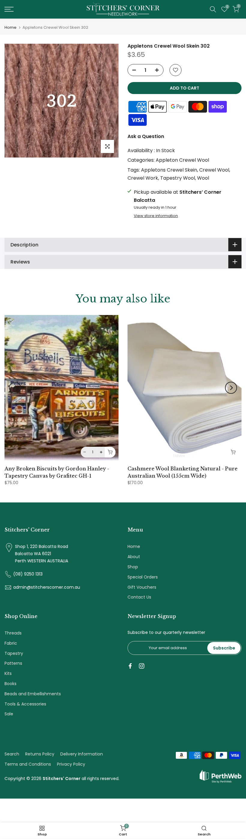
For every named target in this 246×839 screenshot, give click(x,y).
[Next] (231, 388)
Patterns (13, 663)
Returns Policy (39, 754)
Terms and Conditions (27, 764)
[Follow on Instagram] (141, 666)
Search (11, 754)
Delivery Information (81, 754)
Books (10, 684)
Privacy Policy (71, 764)
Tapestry (13, 653)
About (134, 557)
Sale (8, 714)
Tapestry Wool (177, 178)
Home (10, 27)
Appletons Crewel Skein (169, 169)
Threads (13, 633)
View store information (156, 216)
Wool (203, 178)
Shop (133, 567)
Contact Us (139, 597)
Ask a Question (146, 136)
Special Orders (143, 577)
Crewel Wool (214, 169)
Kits (8, 673)
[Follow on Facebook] (130, 666)
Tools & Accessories (25, 704)
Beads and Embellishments (32, 694)
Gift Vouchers (142, 587)
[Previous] (15, 388)
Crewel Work (143, 178)
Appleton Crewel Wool (182, 160)
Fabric (10, 643)
